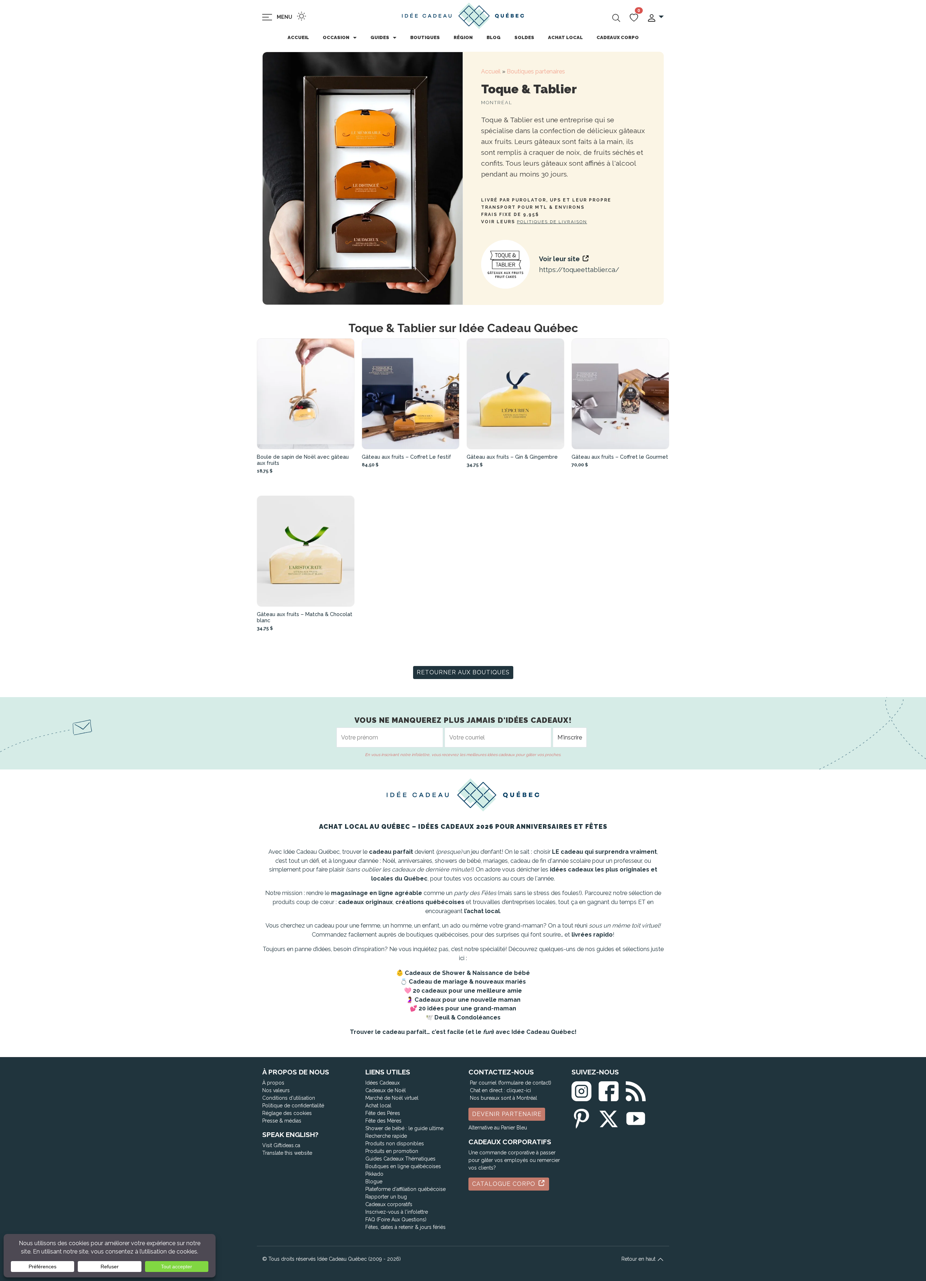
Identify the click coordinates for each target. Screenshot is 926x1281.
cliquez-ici (518, 1090)
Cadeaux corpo (617, 37)
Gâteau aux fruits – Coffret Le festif (406, 457)
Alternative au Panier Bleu (497, 1128)
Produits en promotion (391, 1151)
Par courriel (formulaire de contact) (510, 1083)
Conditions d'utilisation (288, 1098)
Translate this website (287, 1153)
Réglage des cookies (287, 1113)
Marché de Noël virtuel (392, 1098)
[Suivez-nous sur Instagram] (581, 1089)
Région (463, 37)
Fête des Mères (383, 1121)
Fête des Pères (382, 1113)
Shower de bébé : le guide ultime (404, 1128)
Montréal (496, 102)
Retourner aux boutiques (463, 672)
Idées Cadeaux (382, 1083)
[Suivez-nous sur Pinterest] (581, 1117)
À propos (273, 1083)
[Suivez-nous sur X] (609, 1117)
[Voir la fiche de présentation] (305, 393)
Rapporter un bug (386, 1197)
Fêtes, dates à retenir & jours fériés (405, 1227)
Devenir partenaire (506, 1114)
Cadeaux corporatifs (388, 1204)
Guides (379, 37)
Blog (494, 37)
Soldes (524, 37)
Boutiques (425, 37)
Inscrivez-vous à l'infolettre (396, 1212)
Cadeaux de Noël (385, 1090)
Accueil (298, 37)
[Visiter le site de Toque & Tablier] (505, 264)
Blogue (373, 1181)
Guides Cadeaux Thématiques (400, 1159)
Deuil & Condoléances (467, 1017)
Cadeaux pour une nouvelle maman (468, 999)
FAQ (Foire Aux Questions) (395, 1219)
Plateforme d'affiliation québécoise (405, 1189)
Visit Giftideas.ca (281, 1145)
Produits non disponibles (394, 1143)
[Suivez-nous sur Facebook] (609, 1089)
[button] (655, 17)
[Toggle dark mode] (301, 16)
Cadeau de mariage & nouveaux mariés (467, 981)
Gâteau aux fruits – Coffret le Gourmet (620, 457)
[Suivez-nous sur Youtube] (636, 1117)
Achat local (565, 37)
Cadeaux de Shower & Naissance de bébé (467, 973)
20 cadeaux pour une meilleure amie (467, 990)
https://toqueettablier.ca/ (579, 269)
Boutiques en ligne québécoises (403, 1166)
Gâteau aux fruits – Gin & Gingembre (512, 457)
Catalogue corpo (504, 1183)
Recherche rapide (386, 1136)
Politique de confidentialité (293, 1105)
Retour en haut (639, 1259)
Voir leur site (560, 259)
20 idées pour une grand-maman (467, 1008)
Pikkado (374, 1174)
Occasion (336, 37)
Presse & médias (281, 1121)
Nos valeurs (276, 1090)
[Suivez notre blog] (636, 1089)
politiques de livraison (552, 221)
